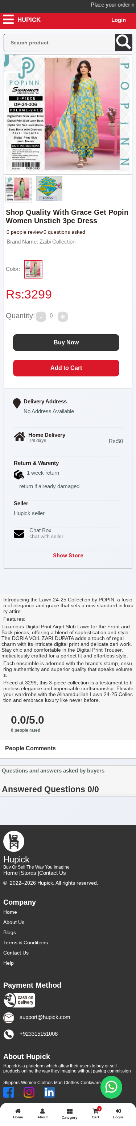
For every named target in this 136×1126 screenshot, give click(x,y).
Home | (12, 873)
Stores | (30, 873)
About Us (13, 922)
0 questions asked (64, 232)
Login (118, 20)
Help (8, 963)
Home (10, 912)
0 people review (25, 232)
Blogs (9, 932)
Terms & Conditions (25, 942)
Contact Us (52, 873)
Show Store (68, 555)
